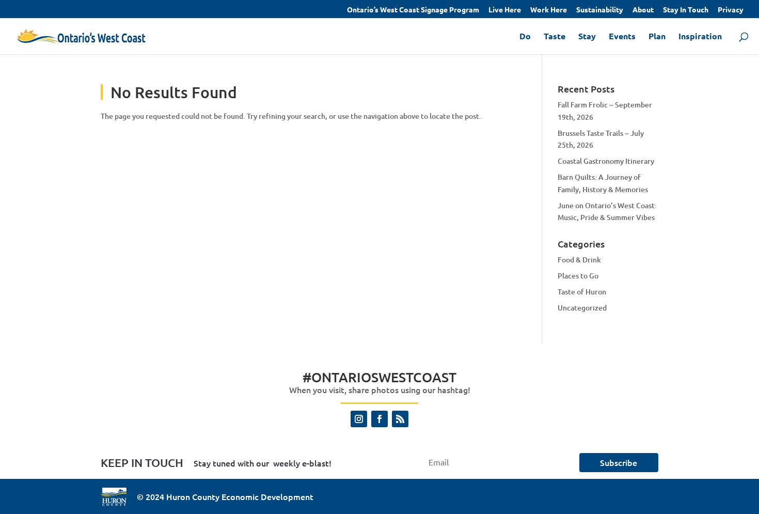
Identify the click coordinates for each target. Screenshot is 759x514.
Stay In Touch (685, 10)
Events (622, 37)
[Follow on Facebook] (379, 419)
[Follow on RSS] (400, 419)
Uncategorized (582, 308)
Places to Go (578, 276)
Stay (587, 37)
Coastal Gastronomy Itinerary (606, 161)
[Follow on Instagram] (359, 419)
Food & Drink (579, 259)
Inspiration (700, 37)
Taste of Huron (582, 292)
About (643, 10)
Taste (554, 37)
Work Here (548, 10)
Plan (657, 37)
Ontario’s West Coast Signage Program (413, 10)
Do (525, 37)
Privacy (731, 10)
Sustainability (599, 10)
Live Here (504, 10)
